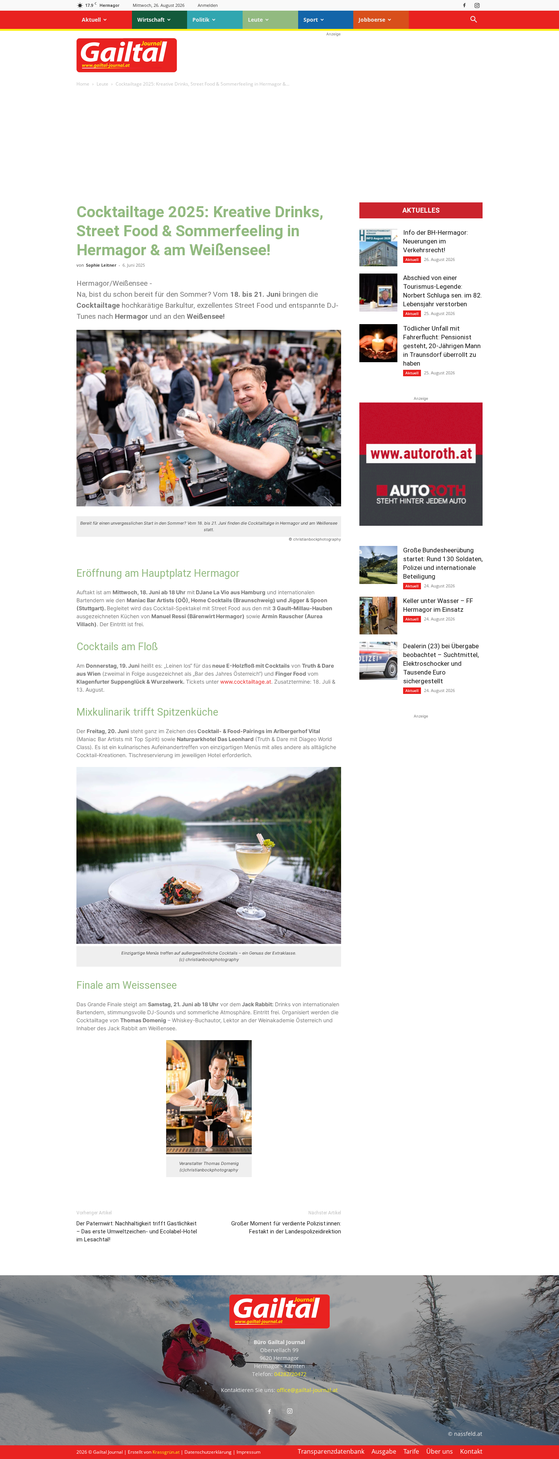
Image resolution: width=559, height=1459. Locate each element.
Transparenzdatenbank (331, 1451)
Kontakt (471, 1451)
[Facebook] (464, 5)
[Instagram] (477, 5)
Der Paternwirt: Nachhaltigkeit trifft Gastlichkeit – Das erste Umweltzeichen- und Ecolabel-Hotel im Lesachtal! (136, 1231)
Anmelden (208, 5)
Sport (310, 19)
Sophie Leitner (101, 265)
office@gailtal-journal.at (307, 1390)
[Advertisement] (333, 55)
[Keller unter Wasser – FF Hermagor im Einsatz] (378, 616)
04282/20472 (290, 1374)
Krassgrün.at (165, 1452)
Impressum (248, 1452)
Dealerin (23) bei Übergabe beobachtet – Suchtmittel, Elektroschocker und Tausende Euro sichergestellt (441, 663)
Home (82, 84)
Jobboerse (372, 19)
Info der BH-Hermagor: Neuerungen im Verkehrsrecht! (435, 241)
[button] (473, 20)
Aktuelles (421, 210)
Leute (255, 19)
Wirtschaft (151, 19)
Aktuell (91, 19)
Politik (201, 19)
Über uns (439, 1451)
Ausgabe (384, 1451)
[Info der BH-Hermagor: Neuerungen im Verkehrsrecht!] (378, 247)
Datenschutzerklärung (208, 1452)
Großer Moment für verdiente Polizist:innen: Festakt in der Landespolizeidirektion (286, 1227)
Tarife (411, 1451)
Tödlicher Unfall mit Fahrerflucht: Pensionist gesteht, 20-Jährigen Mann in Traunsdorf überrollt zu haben (442, 346)
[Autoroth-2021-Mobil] (421, 523)
